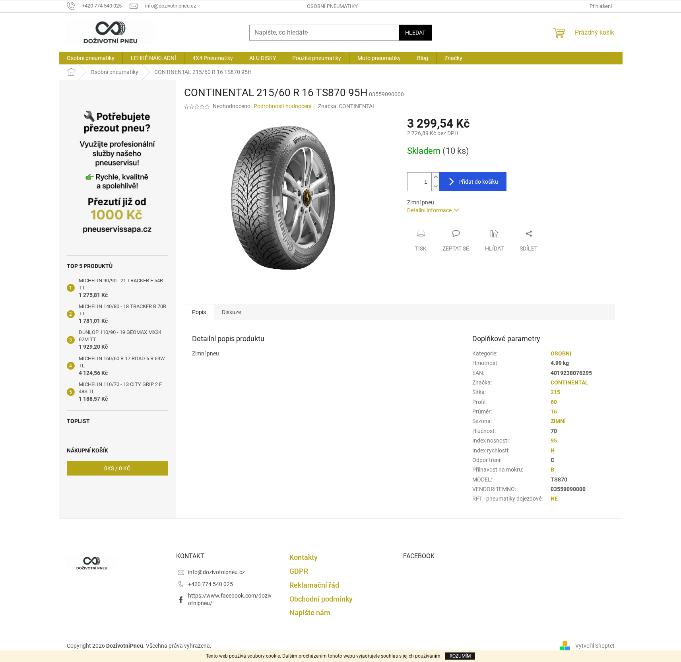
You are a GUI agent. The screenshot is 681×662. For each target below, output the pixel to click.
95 (554, 440)
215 (555, 392)
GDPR (298, 571)
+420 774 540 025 (210, 584)
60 (554, 402)
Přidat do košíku (478, 182)
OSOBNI (561, 353)
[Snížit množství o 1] (435, 186)
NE (554, 498)
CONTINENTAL (569, 382)
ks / (117, 468)
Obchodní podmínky (321, 599)
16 (554, 411)
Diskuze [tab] (231, 312)
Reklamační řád (314, 585)
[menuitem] (90, 58)
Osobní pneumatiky (332, 6)
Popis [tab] (199, 312)
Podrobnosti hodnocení (282, 106)
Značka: (347, 106)
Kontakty (303, 557)
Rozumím (460, 656)
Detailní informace (429, 210)
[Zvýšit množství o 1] (435, 177)
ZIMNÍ (558, 421)
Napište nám (309, 612)
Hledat (415, 32)
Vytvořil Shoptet (595, 646)
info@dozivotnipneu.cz (216, 572)
